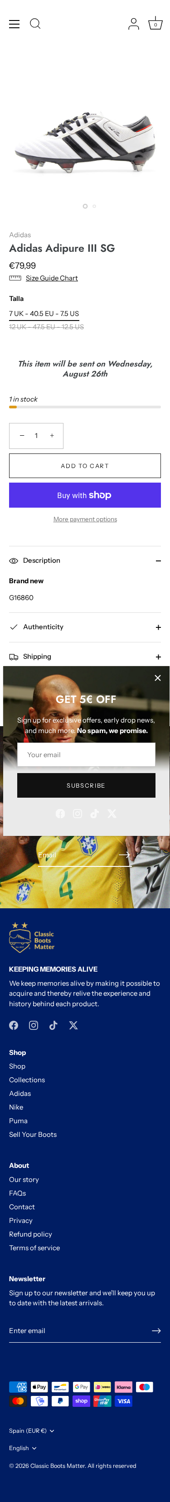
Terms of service (34, 1247)
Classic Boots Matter (57, 1465)
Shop (17, 1066)
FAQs (17, 1193)
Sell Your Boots (33, 1134)
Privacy (21, 1220)
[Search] (35, 25)
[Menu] (14, 24)
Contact (22, 1206)
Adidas (20, 234)
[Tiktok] (94, 813)
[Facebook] (60, 813)
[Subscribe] (125, 854)
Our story (24, 1179)
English (19, 1448)
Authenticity (42, 626)
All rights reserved (111, 1465)
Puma (18, 1120)
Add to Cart (85, 465)
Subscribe (86, 785)
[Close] (158, 678)
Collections (27, 1079)
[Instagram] (77, 813)
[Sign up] (156, 1330)
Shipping (36, 656)
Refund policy (30, 1234)
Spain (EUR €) (28, 1430)
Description (41, 560)
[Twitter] (112, 813)
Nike (16, 1107)
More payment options (85, 519)
